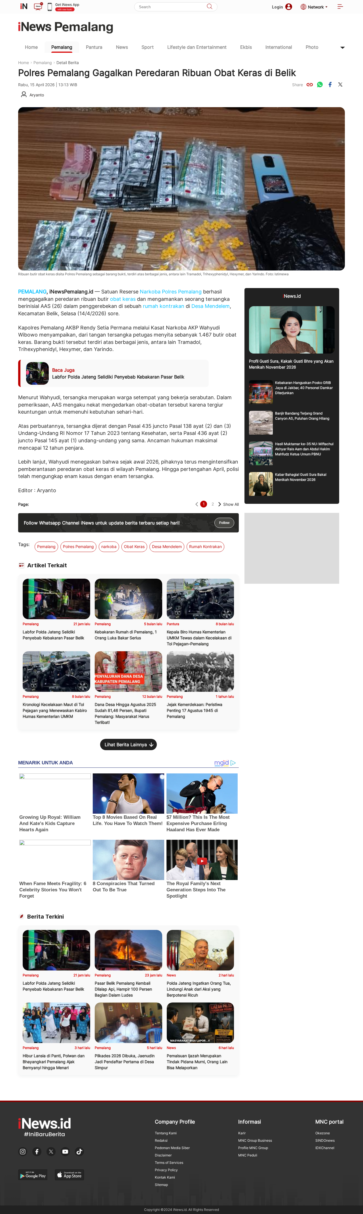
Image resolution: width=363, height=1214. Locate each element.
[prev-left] (196, 504)
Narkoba (150, 292)
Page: (23, 504)
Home (31, 47)
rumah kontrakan (163, 306)
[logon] (23, 7)
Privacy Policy (166, 1170)
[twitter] (340, 84)
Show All (231, 504)
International (278, 47)
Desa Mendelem (210, 306)
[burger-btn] (340, 7)
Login (277, 7)
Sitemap (161, 1185)
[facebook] (330, 84)
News (122, 47)
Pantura (94, 47)
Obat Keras (134, 546)
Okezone (322, 1133)
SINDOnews (325, 1140)
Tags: (23, 544)
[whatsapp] (319, 84)
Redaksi (161, 1140)
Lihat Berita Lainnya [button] (126, 744)
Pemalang (61, 47)
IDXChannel (324, 1148)
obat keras (123, 299)
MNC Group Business (255, 1140)
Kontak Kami (165, 1177)
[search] (209, 7)
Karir (242, 1133)
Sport (148, 47)
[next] (219, 504)
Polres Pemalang (182, 292)
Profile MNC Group (253, 1148)
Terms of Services (169, 1162)
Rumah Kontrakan (205, 546)
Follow (224, 523)
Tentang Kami (166, 1133)
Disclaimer (163, 1155)
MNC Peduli (247, 1155)
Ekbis (246, 47)
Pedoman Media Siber (172, 1148)
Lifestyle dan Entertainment (197, 47)
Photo (312, 47)
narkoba (109, 546)
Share (297, 84)
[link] (309, 84)
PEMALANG (32, 292)
